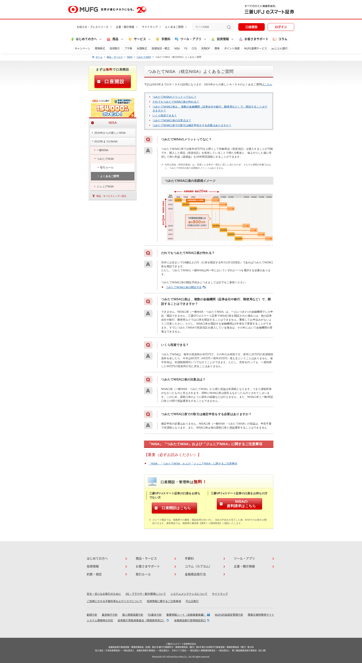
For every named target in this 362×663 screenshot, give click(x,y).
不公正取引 (192, 601)
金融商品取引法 (195, 574)
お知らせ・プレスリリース (92, 27)
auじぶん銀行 (279, 48)
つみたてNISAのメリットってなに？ (174, 96)
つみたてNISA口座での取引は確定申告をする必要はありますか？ (192, 125)
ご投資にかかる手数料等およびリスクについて (114, 601)
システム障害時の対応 (100, 620)
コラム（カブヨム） (198, 566)
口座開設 (251, 26)
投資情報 (93, 566)
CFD (194, 48)
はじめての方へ (97, 558)
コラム (282, 38)
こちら (268, 84)
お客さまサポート (256, 38)
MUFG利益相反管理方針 (229, 614)
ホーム (99, 57)
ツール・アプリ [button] (190, 38)
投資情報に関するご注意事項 (164, 601)
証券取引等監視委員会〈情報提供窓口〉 (141, 620)
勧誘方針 (92, 614)
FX (185, 48)
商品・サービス (115, 57)
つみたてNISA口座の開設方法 (184, 287)
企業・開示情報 (125, 27)
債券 (216, 48)
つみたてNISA (143, 57)
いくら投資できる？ (165, 115)
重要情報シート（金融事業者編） (186, 614)
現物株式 (100, 48)
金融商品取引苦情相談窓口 (190, 620)
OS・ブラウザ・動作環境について (146, 594)
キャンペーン (82, 48)
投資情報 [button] (223, 38)
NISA (177, 48)
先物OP (205, 48)
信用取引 (115, 48)
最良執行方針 (110, 614)
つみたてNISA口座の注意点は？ (172, 120)
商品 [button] (115, 38)
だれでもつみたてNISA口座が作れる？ (176, 101)
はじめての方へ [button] (86, 38)
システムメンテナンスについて (188, 594)
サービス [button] (140, 38)
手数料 (165, 38)
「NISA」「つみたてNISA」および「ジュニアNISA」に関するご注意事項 (193, 463)
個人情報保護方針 (132, 614)
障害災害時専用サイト (261, 614)
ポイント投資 (232, 48)
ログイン (281, 26)
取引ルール (143, 574)
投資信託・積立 (161, 48)
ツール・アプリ (244, 558)
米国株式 (142, 48)
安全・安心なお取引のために (104, 594)
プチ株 (128, 48)
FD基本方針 (155, 614)
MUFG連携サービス (255, 48)
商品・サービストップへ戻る (111, 196)
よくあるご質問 (174, 27)
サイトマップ (150, 27)
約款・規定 (94, 574)
